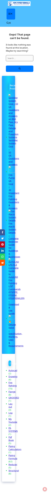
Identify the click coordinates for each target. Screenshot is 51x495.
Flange (12, 391)
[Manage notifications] (45, 489)
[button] (9, 23)
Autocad (12, 370)
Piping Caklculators (14, 448)
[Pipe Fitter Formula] (19, 3)
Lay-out (10, 405)
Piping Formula (12, 457)
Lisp (10, 412)
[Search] (19, 69)
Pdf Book (11, 439)
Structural (13, 470)
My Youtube (12, 420)
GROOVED (13, 397)
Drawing (12, 376)
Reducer (12, 464)
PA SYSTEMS (13, 430)
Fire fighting (12, 384)
